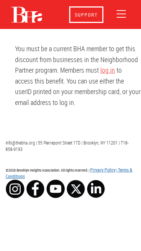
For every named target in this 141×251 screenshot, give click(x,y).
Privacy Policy (102, 170)
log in (107, 70)
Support (86, 15)
